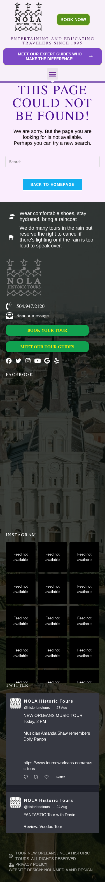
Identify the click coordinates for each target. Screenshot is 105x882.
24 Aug (62, 807)
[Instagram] (28, 361)
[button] (52, 74)
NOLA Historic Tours (48, 701)
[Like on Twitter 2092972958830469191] (48, 777)
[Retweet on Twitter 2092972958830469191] (37, 777)
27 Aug (62, 708)
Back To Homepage (53, 184)
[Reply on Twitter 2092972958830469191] (27, 777)
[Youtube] (37, 361)
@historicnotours (37, 708)
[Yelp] (56, 361)
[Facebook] (9, 361)
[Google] (47, 361)
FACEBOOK (19, 374)
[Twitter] (18, 361)
